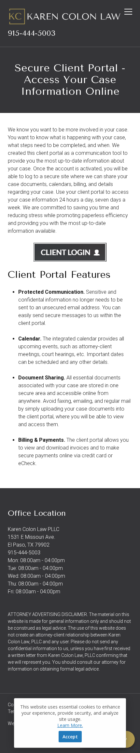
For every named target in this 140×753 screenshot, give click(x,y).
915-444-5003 (31, 33)
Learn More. (70, 725)
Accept (70, 737)
